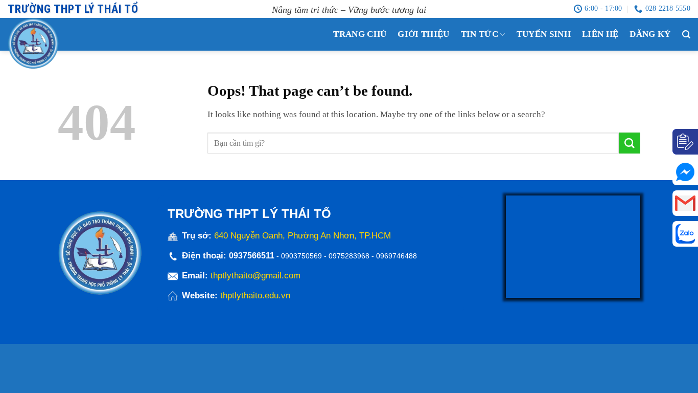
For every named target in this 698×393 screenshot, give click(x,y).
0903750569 (301, 256)
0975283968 (349, 256)
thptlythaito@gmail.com (255, 275)
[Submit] (629, 143)
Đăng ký (650, 34)
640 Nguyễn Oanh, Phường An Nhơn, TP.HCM (302, 236)
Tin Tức (479, 34)
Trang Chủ (359, 34)
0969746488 (396, 256)
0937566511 (252, 255)
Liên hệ (600, 34)
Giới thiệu (423, 34)
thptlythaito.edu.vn (255, 295)
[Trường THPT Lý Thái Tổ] (54, 43)
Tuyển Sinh (544, 34)
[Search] (686, 34)
